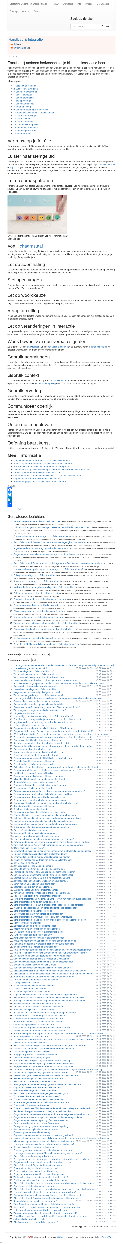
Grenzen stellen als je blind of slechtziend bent (36, 1090)
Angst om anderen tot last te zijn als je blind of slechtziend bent (43, 548)
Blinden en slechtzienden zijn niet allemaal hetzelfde (38, 704)
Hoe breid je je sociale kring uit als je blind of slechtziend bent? (43, 716)
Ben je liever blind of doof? (26, 862)
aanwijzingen (33, 346)
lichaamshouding (99, 346)
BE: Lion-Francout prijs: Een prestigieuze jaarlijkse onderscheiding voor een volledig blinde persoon (61, 734)
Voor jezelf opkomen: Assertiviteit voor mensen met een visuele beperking (49, 844)
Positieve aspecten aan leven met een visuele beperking (40, 1180)
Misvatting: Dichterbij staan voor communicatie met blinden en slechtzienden (50, 970)
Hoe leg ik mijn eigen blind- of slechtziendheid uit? (37, 895)
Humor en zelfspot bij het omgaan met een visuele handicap (42, 1060)
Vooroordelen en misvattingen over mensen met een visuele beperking (47, 1207)
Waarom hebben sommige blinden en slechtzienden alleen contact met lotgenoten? (53, 949)
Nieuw (55, 3)
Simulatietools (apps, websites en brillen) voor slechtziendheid (43, 1111)
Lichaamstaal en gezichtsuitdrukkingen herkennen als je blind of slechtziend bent (52, 469)
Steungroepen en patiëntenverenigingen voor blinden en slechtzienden (47, 1084)
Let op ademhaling (24, 97)
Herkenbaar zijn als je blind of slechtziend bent (36, 689)
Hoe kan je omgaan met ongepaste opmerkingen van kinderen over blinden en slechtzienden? (58, 1033)
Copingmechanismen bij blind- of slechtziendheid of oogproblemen (45, 994)
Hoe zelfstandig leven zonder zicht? (30, 668)
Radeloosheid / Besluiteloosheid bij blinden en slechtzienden (42, 967)
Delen (20, 509)
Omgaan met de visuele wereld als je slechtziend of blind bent (43, 1162)
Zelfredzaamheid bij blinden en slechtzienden (35, 925)
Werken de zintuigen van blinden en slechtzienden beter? (41, 1177)
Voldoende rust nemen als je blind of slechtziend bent (39, 752)
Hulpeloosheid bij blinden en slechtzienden (34, 1009)
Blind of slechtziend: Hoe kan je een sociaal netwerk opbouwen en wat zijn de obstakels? (56, 1189)
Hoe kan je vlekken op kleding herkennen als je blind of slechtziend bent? (48, 569)
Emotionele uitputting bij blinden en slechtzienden (37, 755)
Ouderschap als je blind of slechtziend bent (34, 1186)
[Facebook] (62, 489)
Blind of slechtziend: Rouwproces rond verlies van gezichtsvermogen (46, 1198)
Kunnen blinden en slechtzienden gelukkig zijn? (36, 781)
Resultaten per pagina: (19, 660)
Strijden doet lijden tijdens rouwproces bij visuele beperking (41, 826)
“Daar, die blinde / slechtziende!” (29, 847)
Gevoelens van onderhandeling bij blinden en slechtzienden (42, 958)
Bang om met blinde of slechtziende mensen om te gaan (40, 799)
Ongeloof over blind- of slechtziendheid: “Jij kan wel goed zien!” (44, 1135)
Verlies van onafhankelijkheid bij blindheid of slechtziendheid (42, 892)
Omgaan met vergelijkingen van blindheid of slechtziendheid (42, 1027)
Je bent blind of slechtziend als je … (31, 1219)
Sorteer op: (13, 654)
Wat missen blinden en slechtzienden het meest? (37, 1096)
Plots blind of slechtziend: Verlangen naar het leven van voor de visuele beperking (52, 898)
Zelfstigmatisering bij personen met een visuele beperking (41, 1126)
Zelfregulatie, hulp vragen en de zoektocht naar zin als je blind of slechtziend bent (52, 737)
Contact (37, 11)
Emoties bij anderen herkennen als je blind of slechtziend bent (43, 463)
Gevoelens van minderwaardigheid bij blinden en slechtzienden (43, 961)
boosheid (102, 164)
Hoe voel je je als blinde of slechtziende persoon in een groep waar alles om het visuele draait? (59, 698)
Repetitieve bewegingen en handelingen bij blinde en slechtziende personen (50, 1216)
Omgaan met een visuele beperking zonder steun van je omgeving (45, 823)
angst (12, 167)
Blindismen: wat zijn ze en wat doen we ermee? (36, 1222)
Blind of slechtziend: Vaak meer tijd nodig (33, 910)
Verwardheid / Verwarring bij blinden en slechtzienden (39, 1021)
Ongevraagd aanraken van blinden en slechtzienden (38, 913)
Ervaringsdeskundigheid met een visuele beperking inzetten (42, 856)
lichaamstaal (30, 245)
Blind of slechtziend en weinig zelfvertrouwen (35, 1156)
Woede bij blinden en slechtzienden (30, 988)
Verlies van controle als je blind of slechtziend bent (37, 638)
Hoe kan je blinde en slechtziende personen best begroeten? (42, 466)
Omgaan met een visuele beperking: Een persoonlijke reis (41, 1120)
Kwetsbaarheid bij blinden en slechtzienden (34, 805)
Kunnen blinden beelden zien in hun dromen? (35, 1201)
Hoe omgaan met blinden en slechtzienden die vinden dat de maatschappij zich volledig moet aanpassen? (64, 665)
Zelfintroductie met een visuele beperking (33, 865)
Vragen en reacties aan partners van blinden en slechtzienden (43, 859)
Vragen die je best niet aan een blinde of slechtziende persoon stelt (45, 907)
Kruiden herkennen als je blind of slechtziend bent (37, 581)
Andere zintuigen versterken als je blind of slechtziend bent (41, 1102)
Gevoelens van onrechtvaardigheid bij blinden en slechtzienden (44, 874)
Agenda (25, 11)
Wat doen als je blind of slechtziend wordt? (34, 671)
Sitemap (14, 11)
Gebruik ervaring (23, 121)
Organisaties (103, 3)
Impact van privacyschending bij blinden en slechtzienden (41, 1072)
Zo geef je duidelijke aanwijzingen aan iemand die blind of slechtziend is (48, 644)
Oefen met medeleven (26, 127)
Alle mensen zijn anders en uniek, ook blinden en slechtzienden (44, 1141)
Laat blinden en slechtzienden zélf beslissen (34, 773)
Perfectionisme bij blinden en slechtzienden (34, 761)
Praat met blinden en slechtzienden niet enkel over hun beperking (45, 814)
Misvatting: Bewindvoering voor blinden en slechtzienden (40, 779)
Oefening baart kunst (25, 130)
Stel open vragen (23, 100)
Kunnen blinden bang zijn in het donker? (33, 934)
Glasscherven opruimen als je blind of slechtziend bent (39, 611)
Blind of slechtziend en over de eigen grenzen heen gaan (41, 1093)
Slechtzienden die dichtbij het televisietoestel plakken (39, 931)
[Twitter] (62, 494)
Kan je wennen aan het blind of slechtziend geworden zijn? (41, 743)
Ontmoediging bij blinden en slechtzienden (34, 1024)
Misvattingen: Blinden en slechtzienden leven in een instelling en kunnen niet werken (54, 973)
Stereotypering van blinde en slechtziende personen (38, 776)
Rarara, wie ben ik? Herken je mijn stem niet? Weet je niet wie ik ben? (47, 707)
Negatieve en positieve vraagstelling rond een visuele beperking (44, 943)
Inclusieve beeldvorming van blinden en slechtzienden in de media (45, 940)
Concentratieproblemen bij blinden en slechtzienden (38, 1018)
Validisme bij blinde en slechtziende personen (35, 1081)
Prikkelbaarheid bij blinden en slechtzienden (34, 764)
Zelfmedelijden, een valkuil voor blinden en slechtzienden (41, 880)
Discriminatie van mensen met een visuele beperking (39, 1099)
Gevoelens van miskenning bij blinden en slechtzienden (40, 811)
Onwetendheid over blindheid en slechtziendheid (37, 701)
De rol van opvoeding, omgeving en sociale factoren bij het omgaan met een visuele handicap (58, 1069)
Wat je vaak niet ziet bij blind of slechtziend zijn (36, 674)
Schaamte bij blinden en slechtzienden (32, 991)
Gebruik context (23, 118)
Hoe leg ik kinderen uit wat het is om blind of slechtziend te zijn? (44, 1144)
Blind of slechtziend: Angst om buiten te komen (36, 901)
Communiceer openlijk (26, 124)
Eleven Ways (107, 1237)
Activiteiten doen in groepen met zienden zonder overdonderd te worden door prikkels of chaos (59, 683)
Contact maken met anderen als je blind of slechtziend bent (42, 460)
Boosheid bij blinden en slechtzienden (31, 808)
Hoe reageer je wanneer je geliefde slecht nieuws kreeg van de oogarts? (48, 1153)
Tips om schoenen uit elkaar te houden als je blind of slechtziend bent (47, 623)
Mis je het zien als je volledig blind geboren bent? (37, 692)
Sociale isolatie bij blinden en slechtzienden (34, 1147)
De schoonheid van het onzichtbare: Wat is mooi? (37, 1123)
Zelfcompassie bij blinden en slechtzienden (34, 787)
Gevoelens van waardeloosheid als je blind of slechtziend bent (43, 793)
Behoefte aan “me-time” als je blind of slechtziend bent (39, 868)
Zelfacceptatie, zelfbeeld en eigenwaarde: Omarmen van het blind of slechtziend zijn (53, 1039)
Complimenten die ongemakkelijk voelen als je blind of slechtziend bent (47, 719)
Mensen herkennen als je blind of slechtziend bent (37, 472)
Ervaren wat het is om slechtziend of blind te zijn (36, 1171)
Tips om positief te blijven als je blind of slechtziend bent (40, 853)
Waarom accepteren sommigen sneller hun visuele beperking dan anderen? (50, 790)
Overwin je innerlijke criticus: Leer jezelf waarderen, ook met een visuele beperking (53, 746)
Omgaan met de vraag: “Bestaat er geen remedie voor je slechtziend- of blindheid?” (53, 731)
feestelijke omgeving (46, 383)
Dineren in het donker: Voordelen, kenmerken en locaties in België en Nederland (52, 1108)
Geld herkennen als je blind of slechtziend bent (36, 593)
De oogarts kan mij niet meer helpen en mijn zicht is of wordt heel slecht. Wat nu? (52, 1159)
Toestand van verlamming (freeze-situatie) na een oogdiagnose (44, 1048)
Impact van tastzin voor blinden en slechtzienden (37, 928)
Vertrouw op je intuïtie (25, 85)
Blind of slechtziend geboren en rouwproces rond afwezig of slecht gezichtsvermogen (54, 1183)
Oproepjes (68, 3)
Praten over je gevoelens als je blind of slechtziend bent (40, 481)
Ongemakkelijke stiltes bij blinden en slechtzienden (38, 740)
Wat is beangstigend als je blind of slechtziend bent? (38, 695)
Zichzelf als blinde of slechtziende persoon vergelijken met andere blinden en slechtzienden (57, 767)
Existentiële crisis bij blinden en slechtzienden (35, 964)
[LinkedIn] (62, 499)
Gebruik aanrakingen (25, 115)
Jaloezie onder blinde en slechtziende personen (36, 835)
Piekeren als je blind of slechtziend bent (32, 749)
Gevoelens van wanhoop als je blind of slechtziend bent (40, 605)
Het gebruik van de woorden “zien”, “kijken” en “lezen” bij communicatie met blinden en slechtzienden (62, 1138)
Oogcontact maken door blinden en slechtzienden (37, 478)
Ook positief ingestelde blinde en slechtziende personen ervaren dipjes (47, 817)
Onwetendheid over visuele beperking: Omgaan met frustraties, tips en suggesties (52, 850)
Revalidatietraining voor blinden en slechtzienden (37, 1168)
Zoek (106, 26)
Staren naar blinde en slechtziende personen (35, 832)
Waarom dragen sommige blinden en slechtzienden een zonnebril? (45, 1213)
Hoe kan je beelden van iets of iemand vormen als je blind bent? (44, 838)
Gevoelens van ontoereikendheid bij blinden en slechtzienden (43, 758)
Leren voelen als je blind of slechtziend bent (34, 883)
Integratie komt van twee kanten (29, 713)
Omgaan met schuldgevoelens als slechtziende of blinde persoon (44, 728)
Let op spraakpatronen (26, 91)
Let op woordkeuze (24, 103)
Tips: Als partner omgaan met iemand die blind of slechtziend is (44, 1204)
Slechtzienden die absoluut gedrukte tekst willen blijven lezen (42, 955)
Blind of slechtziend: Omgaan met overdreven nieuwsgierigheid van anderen (50, 542)
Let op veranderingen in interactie (31, 109)
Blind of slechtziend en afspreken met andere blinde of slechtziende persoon (50, 919)
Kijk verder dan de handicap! (27, 922)
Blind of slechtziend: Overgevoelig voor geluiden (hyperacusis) (43, 916)
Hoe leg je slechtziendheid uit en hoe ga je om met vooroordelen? (45, 1192)
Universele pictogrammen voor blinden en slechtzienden (40, 1210)
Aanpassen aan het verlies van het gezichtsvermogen (39, 937)
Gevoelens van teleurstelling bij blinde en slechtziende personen (44, 770)
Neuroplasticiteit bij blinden (26, 982)
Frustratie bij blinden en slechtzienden (32, 1105)
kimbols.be (62, 1237)
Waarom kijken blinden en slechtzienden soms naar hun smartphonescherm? (50, 952)
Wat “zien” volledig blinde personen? (31, 829)
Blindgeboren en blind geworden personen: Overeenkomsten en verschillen (49, 997)
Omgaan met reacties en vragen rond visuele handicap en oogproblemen (48, 1117)
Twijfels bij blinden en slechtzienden (30, 1042)
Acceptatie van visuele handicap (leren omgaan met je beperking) (45, 1012)
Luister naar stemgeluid (26, 88)
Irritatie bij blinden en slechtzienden (30, 725)
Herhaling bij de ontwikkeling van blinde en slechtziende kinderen (44, 871)
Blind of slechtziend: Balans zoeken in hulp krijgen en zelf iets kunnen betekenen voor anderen (58, 563)
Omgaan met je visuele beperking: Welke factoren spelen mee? (44, 1063)
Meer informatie (23, 133)
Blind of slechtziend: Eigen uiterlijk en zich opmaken (38, 1165)
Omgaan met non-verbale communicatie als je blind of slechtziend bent (47, 475)
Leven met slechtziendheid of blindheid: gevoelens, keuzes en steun (46, 680)
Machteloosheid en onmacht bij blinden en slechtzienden (40, 1030)
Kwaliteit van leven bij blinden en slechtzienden (36, 1129)
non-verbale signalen (58, 346)
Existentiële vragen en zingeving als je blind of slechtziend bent (43, 820)
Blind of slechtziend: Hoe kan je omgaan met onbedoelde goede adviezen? (49, 904)
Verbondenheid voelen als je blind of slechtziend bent (39, 677)
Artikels (89, 3)
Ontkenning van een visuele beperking (32, 1132)
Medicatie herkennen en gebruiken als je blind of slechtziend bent (45, 587)
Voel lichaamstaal (23, 94)
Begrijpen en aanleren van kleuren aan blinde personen (40, 1174)
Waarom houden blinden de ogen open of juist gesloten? (40, 1015)
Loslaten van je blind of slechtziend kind (32, 1051)
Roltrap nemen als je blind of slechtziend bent (35, 575)
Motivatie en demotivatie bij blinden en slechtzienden (38, 1006)
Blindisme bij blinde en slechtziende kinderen (35, 686)
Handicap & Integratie (26, 39)
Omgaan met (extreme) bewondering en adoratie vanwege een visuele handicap (52, 1114)
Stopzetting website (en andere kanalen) (29, 3)
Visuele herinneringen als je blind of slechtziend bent (38, 617)
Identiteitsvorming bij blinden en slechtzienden (35, 946)
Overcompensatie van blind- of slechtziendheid (36, 889)
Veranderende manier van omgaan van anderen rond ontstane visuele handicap (52, 841)
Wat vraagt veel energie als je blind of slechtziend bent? (40, 710)
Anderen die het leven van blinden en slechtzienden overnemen (44, 976)
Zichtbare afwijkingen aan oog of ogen (32, 1057)
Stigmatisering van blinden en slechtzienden (34, 985)
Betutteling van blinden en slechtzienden (33, 886)
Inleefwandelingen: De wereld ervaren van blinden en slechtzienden (46, 1075)
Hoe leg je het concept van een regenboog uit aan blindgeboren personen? (49, 1000)
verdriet (111, 164)
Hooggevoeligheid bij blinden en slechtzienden (35, 1054)
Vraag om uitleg (22, 106)
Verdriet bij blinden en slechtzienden (31, 1036)
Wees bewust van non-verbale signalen (34, 112)
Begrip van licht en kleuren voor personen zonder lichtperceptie (44, 1066)
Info (79, 3)
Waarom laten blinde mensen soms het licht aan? (37, 979)
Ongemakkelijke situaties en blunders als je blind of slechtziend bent (46, 629)
